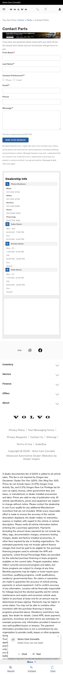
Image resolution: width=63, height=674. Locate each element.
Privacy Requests (17, 436)
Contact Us (36, 436)
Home (21, 20)
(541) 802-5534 (13, 213)
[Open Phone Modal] (38, 9)
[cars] (19, 350)
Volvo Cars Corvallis (43, 450)
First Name (8, 52)
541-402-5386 (13, 206)
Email (18, 80)
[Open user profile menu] (60, 9)
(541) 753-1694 (13, 220)
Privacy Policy (17, 429)
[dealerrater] (29, 350)
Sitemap (51, 436)
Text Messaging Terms (41, 429)
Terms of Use (24, 444)
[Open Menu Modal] (4, 9)
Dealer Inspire (31, 458)
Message (7, 108)
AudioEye (40, 444)
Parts (29, 20)
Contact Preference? (13, 75)
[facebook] (40, 350)
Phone (8, 80)
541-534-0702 (13, 192)
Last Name (8, 64)
